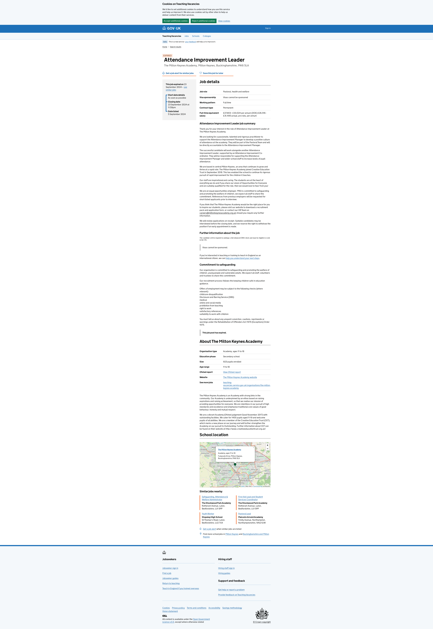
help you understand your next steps (242, 258)
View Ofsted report (232, 372)
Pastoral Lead (244, 513)
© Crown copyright (262, 622)
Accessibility (214, 608)
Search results (175, 47)
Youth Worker (208, 513)
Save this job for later (213, 73)
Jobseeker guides (170, 578)
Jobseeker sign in (170, 568)
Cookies (166, 608)
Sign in (268, 28)
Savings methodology (232, 608)
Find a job (166, 573)
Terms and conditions (196, 608)
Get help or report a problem (231, 589)
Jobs (186, 36)
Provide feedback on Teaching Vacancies (236, 594)
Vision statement (170, 611)
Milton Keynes (231, 534)
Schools (195, 36)
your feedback (190, 42)
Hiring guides (224, 573)
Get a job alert (209, 529)
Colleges (207, 36)
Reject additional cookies (203, 21)
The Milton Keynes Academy (229, 450)
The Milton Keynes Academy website (240, 377)
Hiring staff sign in (226, 568)
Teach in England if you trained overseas (180, 588)
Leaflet (242, 486)
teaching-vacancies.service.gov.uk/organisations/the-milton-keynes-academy (246, 385)
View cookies (224, 21)
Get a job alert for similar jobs (180, 73)
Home (164, 47)
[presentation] (235, 464)
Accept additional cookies (176, 21)
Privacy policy (178, 608)
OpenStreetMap (257, 486)
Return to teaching (171, 583)
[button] (235, 464)
